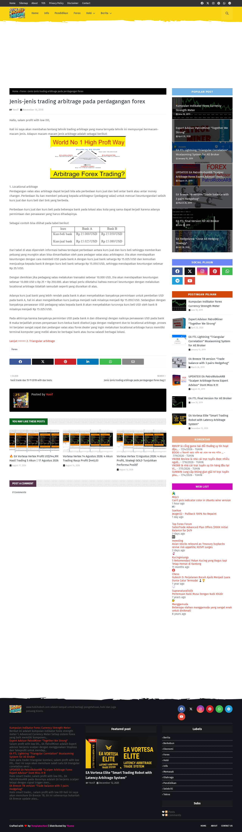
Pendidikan (169, 783)
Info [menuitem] (46, 13)
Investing (177, 540)
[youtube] (190, 281)
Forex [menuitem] (77, 13)
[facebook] (202, 3)
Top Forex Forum (182, 524)
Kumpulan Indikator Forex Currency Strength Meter (198, 108)
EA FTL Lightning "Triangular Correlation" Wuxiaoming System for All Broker (202, 152)
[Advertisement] (121, 52)
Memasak (168, 771)
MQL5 (175, 497)
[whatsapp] (224, 3)
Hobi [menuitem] (89, 13)
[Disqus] (88, 637)
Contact (86, 3)
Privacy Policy (56, 3)
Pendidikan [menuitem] (61, 13)
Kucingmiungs (180, 557)
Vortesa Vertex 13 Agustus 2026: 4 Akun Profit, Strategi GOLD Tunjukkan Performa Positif (141, 461)
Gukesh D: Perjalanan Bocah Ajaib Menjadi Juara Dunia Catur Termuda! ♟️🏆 (201, 579)
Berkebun (168, 743)
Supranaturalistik (182, 590)
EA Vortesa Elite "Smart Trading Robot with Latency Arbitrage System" (208, 420)
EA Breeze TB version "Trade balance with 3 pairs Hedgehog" (202, 197)
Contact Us (227, 826)
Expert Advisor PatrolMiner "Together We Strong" (202, 130)
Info (165, 766)
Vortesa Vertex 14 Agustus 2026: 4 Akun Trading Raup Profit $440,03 (88, 458)
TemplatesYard (39, 825)
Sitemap (23, 3)
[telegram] (230, 3)
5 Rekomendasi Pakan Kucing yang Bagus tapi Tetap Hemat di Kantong (199, 562)
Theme (70, 825)
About (35, 3)
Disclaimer (72, 3)
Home (12, 3)
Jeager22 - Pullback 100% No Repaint (194, 513)
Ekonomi (168, 748)
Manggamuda (180, 604)
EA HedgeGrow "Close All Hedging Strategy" (197, 241)
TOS (43, 3)
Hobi (166, 760)
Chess (175, 574)
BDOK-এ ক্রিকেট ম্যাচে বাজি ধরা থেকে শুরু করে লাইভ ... (197, 452)
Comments (174, 815)
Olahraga (168, 777)
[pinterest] (219, 3)
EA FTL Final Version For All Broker (197, 221)
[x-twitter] (208, 3)
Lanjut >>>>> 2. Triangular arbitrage (32, 341)
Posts (171, 812)
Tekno (166, 794)
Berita (166, 737)
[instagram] (213, 3)
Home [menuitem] (35, 13)
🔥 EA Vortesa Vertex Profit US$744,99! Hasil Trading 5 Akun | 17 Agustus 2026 (33, 458)
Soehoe (176, 510)
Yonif (15, 109)
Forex (23, 91)
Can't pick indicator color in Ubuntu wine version (201, 500)
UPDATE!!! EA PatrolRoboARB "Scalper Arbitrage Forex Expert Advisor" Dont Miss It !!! (200, 175)
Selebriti (168, 788)
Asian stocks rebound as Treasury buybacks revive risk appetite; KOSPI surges (198, 545)
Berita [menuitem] (104, 13)
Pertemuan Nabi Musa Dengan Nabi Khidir (197, 594)
